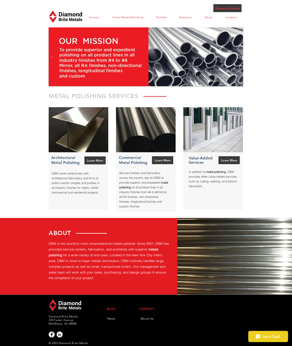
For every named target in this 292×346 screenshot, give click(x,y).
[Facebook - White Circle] (52, 334)
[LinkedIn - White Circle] (60, 334)
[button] (94, 17)
